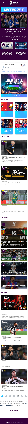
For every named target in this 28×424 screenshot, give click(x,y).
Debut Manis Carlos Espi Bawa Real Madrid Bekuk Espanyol (13, 272)
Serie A (25, 419)
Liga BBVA (20, 419)
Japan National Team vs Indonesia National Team (13, 71)
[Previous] (3, 28)
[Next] (25, 28)
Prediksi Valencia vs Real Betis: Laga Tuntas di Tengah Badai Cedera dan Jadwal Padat (13, 242)
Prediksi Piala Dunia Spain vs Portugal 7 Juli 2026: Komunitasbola (21, 130)
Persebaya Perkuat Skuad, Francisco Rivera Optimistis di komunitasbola (12, 207)
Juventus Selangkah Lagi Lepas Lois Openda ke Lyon (11, 337)
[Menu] (3, 2)
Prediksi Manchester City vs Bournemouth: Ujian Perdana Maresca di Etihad (21, 53)
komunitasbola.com (17, 422)
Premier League (13, 419)
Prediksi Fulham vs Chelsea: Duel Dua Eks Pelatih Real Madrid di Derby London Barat (7, 53)
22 (21, 396)
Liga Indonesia (4, 419)
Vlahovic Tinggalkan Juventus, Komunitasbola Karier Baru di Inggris (13, 387)
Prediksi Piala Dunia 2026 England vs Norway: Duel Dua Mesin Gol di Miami (21, 114)
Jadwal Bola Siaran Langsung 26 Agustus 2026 (14, 95)
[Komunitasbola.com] (14, 2)
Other (19, 420)
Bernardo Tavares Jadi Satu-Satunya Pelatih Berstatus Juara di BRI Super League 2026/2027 (14, 158)
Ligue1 (15, 420)
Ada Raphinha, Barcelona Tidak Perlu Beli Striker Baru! (14, 30)
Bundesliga (10, 420)
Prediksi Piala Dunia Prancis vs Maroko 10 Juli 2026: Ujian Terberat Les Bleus (7, 130)
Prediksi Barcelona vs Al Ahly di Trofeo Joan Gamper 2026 (7, 113)
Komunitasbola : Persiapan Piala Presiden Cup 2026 (11, 182)
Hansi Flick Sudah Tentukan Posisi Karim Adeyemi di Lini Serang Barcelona (13, 286)
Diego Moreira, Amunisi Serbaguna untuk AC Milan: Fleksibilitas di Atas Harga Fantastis (14, 313)
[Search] (26, 2)
